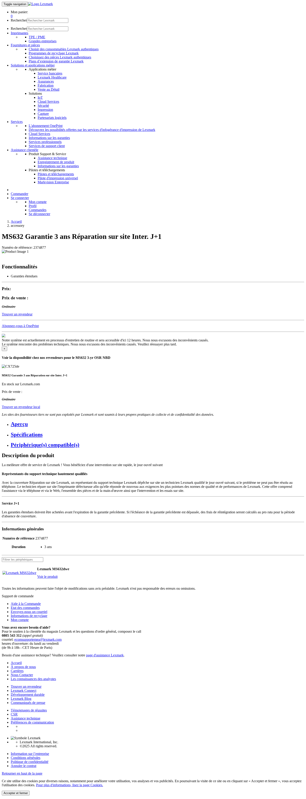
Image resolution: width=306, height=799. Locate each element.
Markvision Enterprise (53, 182)
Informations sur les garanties (49, 138)
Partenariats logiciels (52, 118)
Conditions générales (25, 758)
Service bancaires (50, 73)
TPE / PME (37, 37)
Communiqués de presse (28, 703)
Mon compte (38, 202)
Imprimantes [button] (19, 33)
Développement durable (28, 694)
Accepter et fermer (16, 793)
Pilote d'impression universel (58, 178)
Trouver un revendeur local (21, 407)
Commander (19, 194)
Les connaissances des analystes (33, 679)
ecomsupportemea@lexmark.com (38, 639)
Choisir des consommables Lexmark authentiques (64, 49)
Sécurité (43, 105)
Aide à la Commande (26, 604)
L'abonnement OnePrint (45, 126)
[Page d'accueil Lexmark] (40, 4)
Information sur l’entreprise (30, 754)
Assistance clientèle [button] (24, 150)
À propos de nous (23, 667)
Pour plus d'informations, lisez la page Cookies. (69, 785)
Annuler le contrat (23, 766)
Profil (33, 206)
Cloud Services (48, 101)
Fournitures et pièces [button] (25, 45)
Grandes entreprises (42, 41)
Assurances (46, 81)
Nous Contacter (22, 675)
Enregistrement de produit (56, 162)
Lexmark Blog (21, 698)
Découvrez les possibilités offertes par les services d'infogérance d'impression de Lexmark (92, 130)
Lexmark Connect (23, 690)
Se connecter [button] (20, 198)
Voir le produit (47, 576)
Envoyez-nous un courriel (29, 612)
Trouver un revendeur (26, 686)
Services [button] (17, 122)
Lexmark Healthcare (52, 77)
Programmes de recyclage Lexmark (54, 53)
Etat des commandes (25, 608)
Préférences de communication (32, 722)
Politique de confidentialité (29, 762)
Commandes (37, 210)
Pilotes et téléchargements (56, 174)
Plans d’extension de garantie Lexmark (56, 61)
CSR (14, 714)
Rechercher (19, 20)
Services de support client (47, 146)
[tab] (157, 424)
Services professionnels (45, 142)
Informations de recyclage (29, 616)
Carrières (17, 671)
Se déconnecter (39, 214)
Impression (45, 109)
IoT (40, 97)
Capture (43, 114)
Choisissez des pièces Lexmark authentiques (60, 57)
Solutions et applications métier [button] (33, 65)
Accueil (16, 221)
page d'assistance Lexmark (105, 655)
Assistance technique (52, 158)
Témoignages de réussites (29, 710)
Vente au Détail (48, 89)
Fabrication (46, 85)
